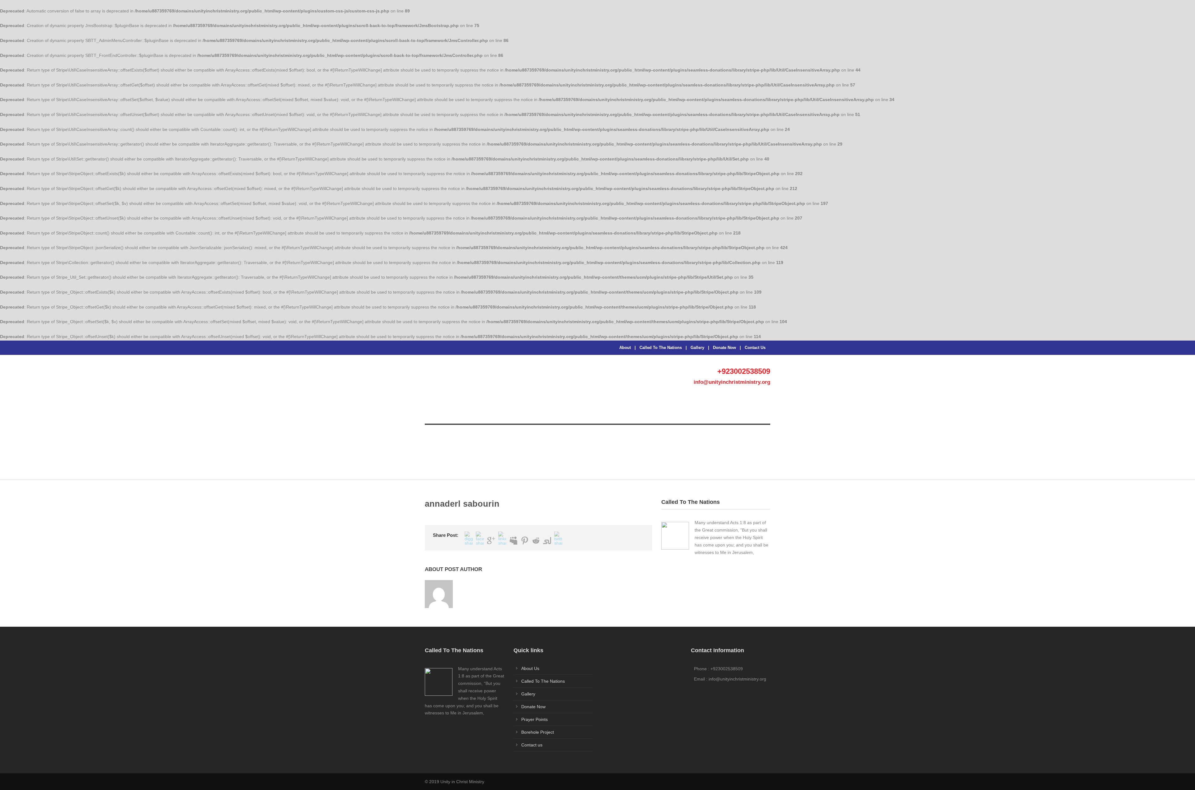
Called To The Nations (661, 347)
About (625, 347)
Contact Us (755, 347)
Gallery (697, 347)
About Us (460, 412)
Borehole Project (642, 412)
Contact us (531, 744)
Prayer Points (559, 412)
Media (678, 412)
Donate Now (724, 347)
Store (527, 412)
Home (435, 412)
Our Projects (495, 412)
